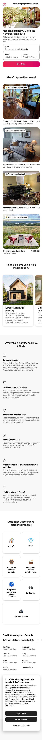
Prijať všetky (21, 714)
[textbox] (12, 57)
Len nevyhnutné (21, 719)
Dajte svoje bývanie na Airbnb (25, 3)
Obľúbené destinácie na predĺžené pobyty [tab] (18, 640)
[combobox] (21, 49)
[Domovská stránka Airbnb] (4, 3)
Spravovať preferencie (21, 725)
